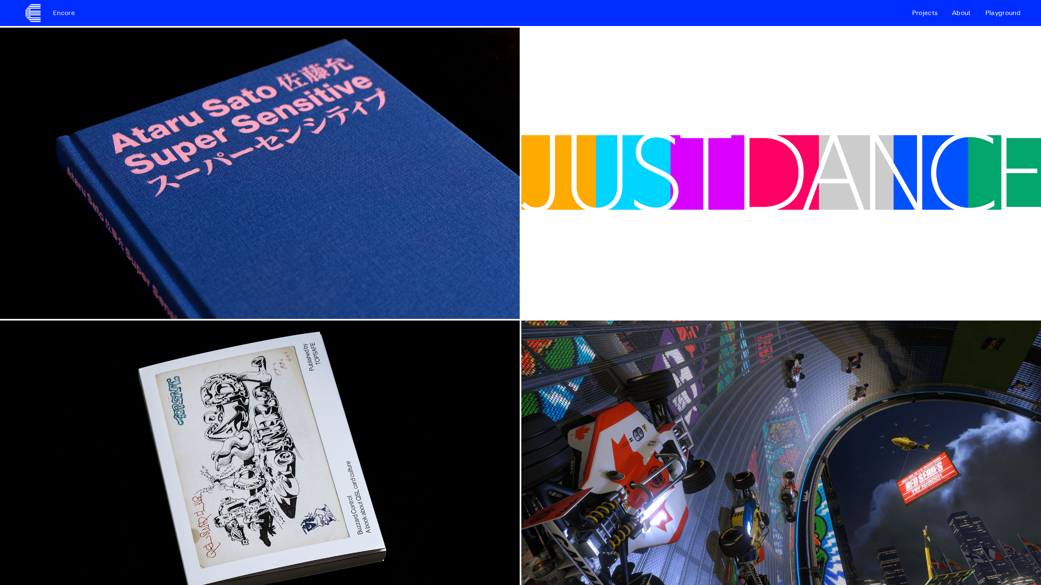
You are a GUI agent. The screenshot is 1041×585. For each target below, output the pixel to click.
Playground (1003, 13)
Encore (64, 13)
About (961, 13)
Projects (925, 13)
